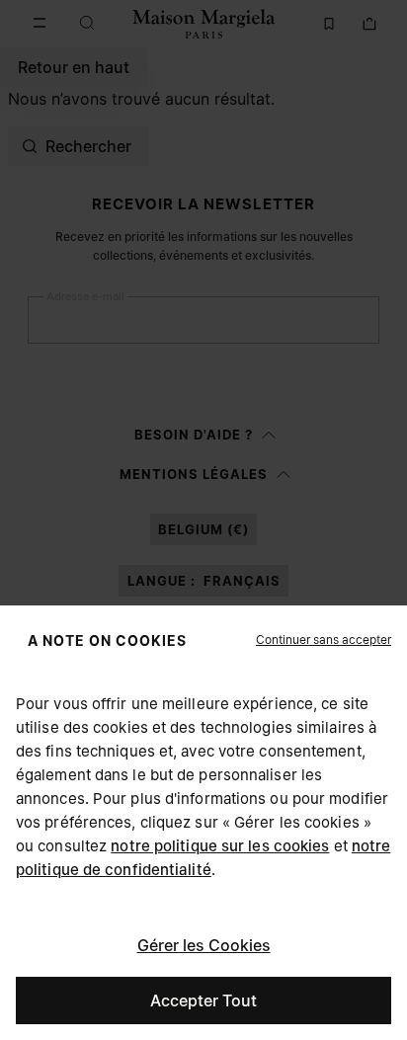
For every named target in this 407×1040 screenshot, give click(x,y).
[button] (323, 640)
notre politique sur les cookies (220, 846)
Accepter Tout (203, 1000)
